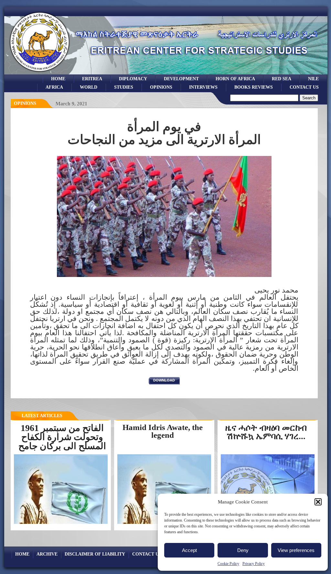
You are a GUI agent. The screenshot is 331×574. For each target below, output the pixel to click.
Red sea (281, 78)
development (181, 78)
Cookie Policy (228, 563)
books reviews (253, 87)
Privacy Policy (253, 563)
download (164, 380)
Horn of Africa (235, 78)
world (88, 87)
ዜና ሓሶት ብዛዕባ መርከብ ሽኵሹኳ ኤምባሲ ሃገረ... (266, 432)
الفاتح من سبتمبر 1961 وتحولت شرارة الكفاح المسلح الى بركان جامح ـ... (62, 441)
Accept (189, 550)
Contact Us (304, 87)
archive (47, 554)
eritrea (92, 78)
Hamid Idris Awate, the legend (163, 431)
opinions (161, 87)
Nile (313, 78)
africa (54, 87)
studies (123, 87)
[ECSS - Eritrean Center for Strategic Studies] (39, 72)
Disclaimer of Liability (95, 554)
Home (58, 78)
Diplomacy (133, 78)
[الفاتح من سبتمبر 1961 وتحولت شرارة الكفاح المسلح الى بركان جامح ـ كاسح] (61, 523)
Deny (243, 550)
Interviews (203, 87)
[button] (318, 502)
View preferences (296, 550)
